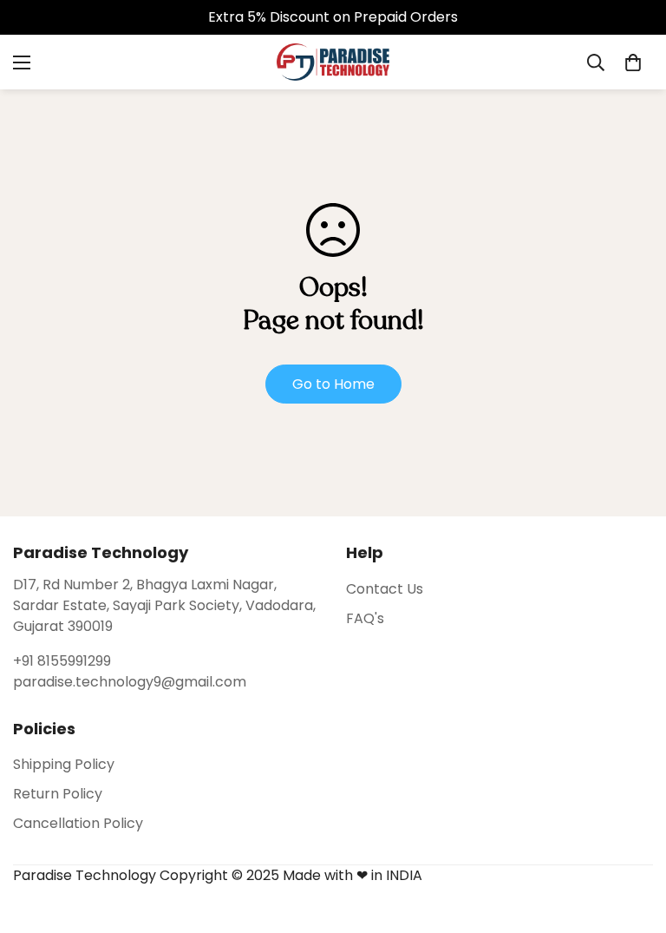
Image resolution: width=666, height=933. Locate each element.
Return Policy (57, 794)
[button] (633, 62)
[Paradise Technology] (333, 62)
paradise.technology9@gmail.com (129, 682)
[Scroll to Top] (632, 838)
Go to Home (333, 384)
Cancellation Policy (78, 823)
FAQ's (365, 618)
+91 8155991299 (62, 661)
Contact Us (384, 589)
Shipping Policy (63, 764)
